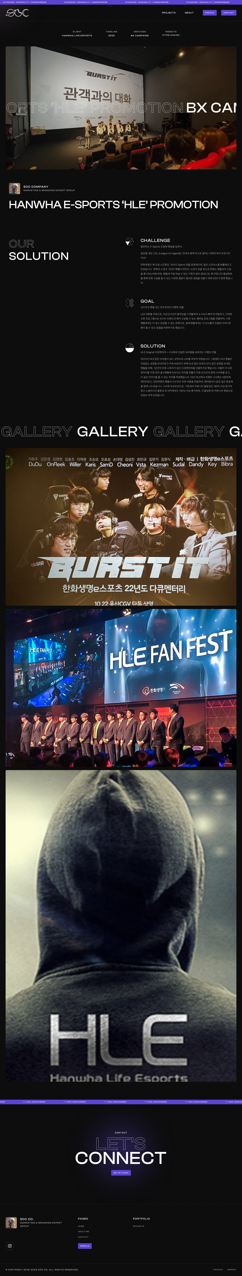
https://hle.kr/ (171, 35)
